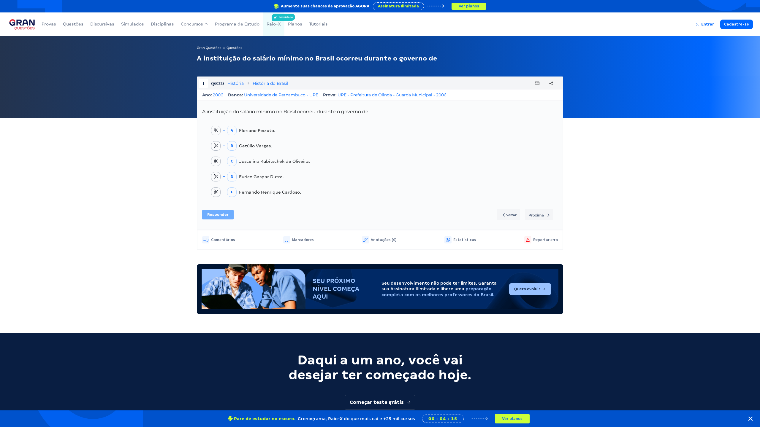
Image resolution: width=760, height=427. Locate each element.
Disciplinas (162, 24)
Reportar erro (545, 239)
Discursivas (102, 24)
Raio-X (274, 21)
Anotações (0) (384, 239)
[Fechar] (750, 418)
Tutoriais (318, 24)
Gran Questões (209, 48)
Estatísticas (464, 239)
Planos (295, 24)
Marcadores (303, 239)
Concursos (192, 24)
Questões (73, 24)
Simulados (132, 24)
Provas (49, 24)
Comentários (223, 239)
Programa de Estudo (237, 24)
